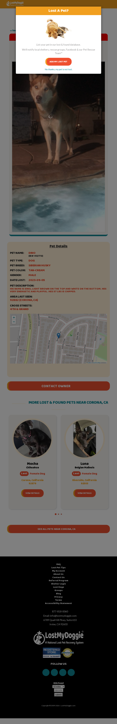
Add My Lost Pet (58, 61)
